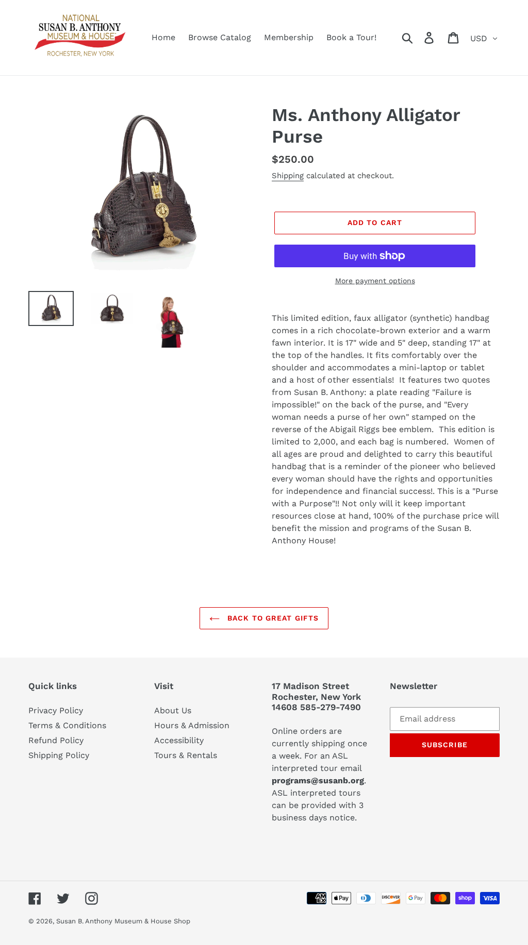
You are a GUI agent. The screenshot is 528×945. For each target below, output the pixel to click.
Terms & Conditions (67, 725)
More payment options (375, 281)
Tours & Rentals (185, 755)
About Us (172, 710)
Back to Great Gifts (272, 618)
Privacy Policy (55, 710)
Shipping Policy (58, 755)
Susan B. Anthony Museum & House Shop (123, 921)
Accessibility (179, 740)
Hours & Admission (191, 725)
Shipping (288, 175)
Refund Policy (56, 740)
